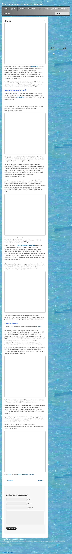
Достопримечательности (59, 9)
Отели (46, 9)
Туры (40, 9)
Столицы (31, 474)
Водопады (6, 13)
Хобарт (40, 480)
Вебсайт (30, 507)
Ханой (7, 21)
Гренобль (10, 480)
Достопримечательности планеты (22, 4)
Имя (28, 499)
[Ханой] (25, 43)
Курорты (13, 9)
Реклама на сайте (8, 552)
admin (9, 474)
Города (5, 9)
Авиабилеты (31, 9)
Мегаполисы (25, 474)
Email (29, 503)
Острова (21, 9)
